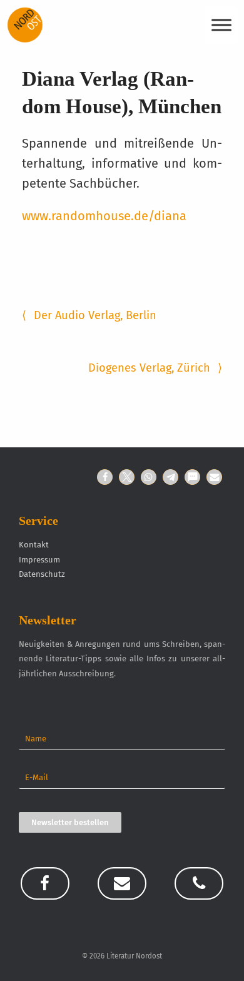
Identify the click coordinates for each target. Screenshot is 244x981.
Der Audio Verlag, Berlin (89, 315)
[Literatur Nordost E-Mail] (122, 883)
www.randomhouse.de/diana (104, 215)
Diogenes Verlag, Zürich (155, 368)
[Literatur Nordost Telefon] (199, 883)
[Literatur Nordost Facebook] (45, 883)
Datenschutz (42, 574)
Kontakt (34, 544)
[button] (105, 477)
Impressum (39, 559)
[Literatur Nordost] (25, 25)
